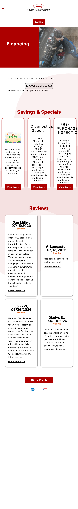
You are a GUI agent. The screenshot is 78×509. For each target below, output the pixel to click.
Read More (39, 379)
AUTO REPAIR (36, 79)
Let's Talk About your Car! (39, 86)
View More (13, 187)
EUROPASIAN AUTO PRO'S (18, 79)
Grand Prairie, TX (16, 290)
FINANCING (49, 79)
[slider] (21, 229)
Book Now (39, 22)
